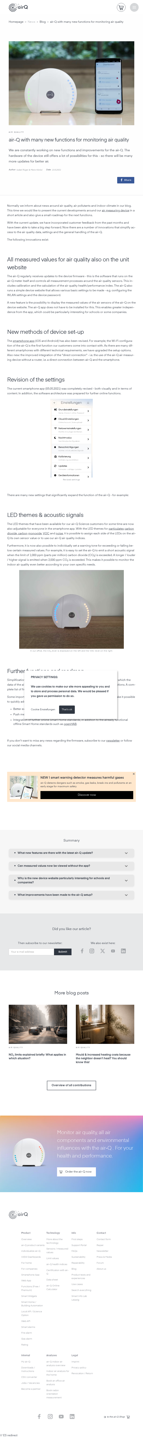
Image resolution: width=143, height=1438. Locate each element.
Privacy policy (79, 1368)
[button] (134, 7)
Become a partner (31, 1389)
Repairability (78, 1263)
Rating (24, 1345)
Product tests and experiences (81, 1277)
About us (101, 1269)
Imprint (75, 1362)
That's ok (67, 709)
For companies (29, 1269)
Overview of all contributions (71, 1085)
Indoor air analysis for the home (57, 1373)
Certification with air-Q (57, 1272)
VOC (46, 533)
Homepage (16, 22)
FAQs (74, 1251)
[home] (18, 7)
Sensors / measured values (57, 1251)
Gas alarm (26, 1339)
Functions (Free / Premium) (30, 1288)
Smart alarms (28, 1327)
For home (26, 1263)
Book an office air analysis (55, 1383)
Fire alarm (26, 1333)
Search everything (81, 1290)
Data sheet (52, 1280)
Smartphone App (30, 1275)
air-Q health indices (56, 1264)
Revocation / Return (82, 1373)
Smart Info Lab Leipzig (79, 1298)
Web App (26, 1281)
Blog (43, 22)
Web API (25, 1321)
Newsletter (102, 1251)
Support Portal (79, 1245)
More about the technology (54, 1241)
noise (59, 533)
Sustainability (78, 1257)
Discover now (87, 795)
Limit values (52, 1258)
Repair (100, 1245)
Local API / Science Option (31, 1313)
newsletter (113, 740)
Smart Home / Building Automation (32, 1304)
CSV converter (29, 1377)
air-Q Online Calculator (52, 1288)
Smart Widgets (29, 1296)
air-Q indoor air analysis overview (55, 1364)
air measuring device (115, 210)
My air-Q (25, 1362)
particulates (116, 529)
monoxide (35, 533)
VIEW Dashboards (31, 1257)
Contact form (104, 1239)
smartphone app (24, 341)
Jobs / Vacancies (30, 1383)
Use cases (77, 1284)
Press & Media (104, 1257)
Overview (26, 1239)
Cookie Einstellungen (43, 709)
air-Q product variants (33, 1245)
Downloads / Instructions (28, 1370)
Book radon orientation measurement (54, 1394)
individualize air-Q (30, 1251)
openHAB (70, 724)
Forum (100, 1263)
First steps (77, 1239)
